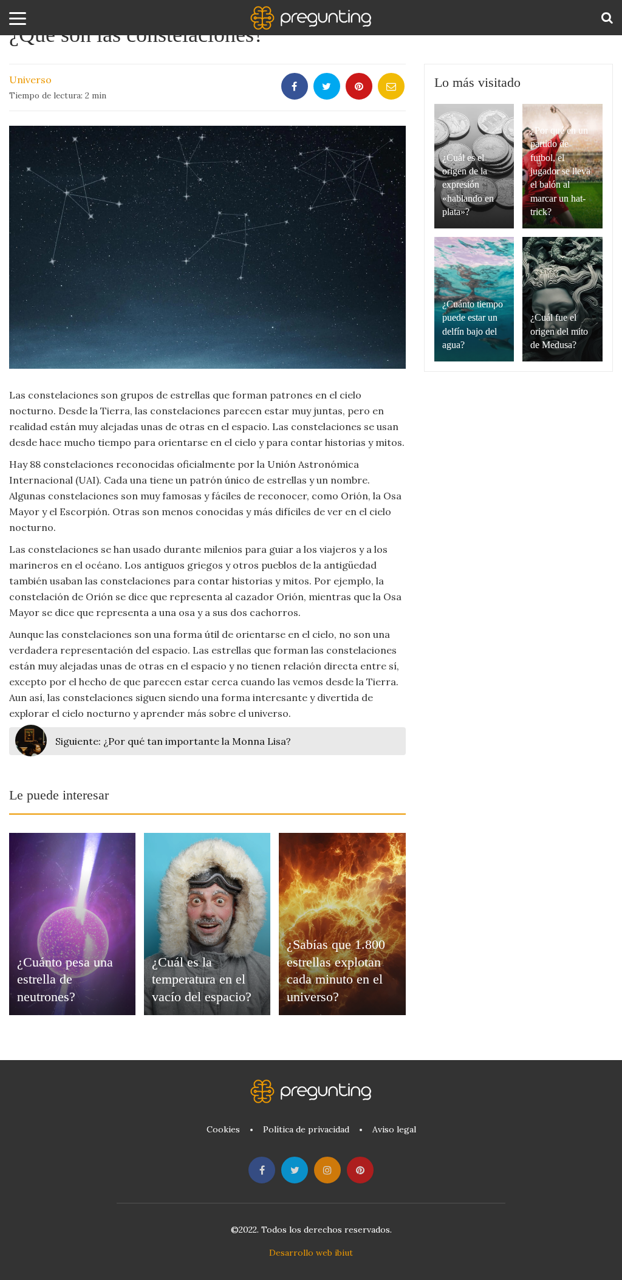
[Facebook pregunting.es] (261, 1170)
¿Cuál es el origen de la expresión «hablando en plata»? (468, 184)
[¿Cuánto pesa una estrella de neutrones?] (72, 924)
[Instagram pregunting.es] (327, 1170)
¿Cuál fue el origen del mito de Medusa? (559, 331)
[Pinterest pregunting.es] (360, 1170)
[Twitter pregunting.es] (294, 1170)
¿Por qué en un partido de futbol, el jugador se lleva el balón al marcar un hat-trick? (560, 171)
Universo (30, 80)
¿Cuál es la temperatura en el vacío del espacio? (201, 979)
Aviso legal (394, 1129)
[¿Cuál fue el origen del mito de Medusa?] (562, 299)
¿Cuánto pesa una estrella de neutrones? (65, 979)
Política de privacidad (306, 1129)
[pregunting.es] (311, 18)
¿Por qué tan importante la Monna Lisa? (173, 741)
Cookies (223, 1129)
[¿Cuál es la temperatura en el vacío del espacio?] (207, 924)
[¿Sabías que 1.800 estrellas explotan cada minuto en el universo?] (342, 924)
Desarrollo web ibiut (311, 1252)
